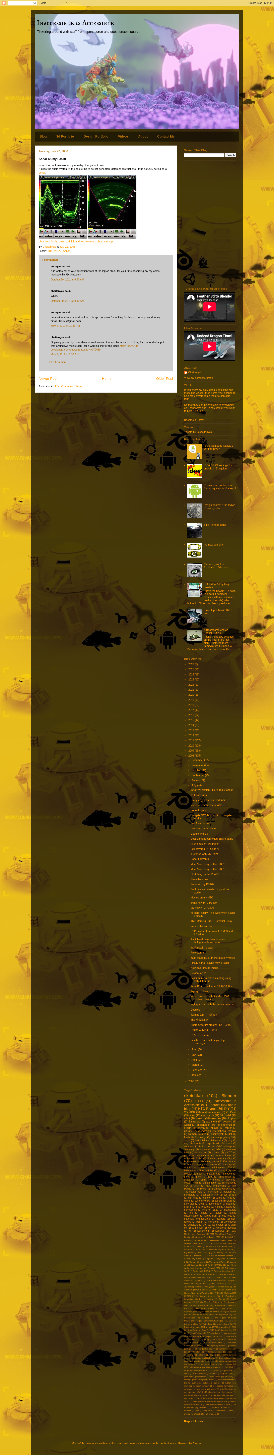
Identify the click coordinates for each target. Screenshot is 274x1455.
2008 (191, 755)
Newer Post (48, 379)
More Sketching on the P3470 (208, 864)
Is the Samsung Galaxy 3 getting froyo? (218, 447)
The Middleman (199, 1019)
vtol (209, 1227)
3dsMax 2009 (213, 1237)
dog (186, 1143)
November (198, 765)
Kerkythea (209, 1287)
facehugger (215, 1203)
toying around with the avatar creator (212, 1004)
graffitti (187, 1206)
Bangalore (194, 1121)
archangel (210, 1345)
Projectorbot (198, 952)
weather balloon (194, 1404)
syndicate (193, 1224)
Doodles (195, 1009)
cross (229, 1352)
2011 (191, 740)
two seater (217, 1224)
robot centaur (202, 1386)
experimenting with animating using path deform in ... (211, 980)
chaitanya (227, 1164)
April (195, 1059)
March (196, 1064)
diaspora (212, 1355)
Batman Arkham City (220, 1158)
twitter (228, 1127)
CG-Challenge (224, 1146)
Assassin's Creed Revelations (219, 1246)
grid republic (203, 1206)
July (194, 785)
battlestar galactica (227, 1345)
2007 (191, 1081)
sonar (42, 172)
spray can (202, 1395)
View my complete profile (198, 377)
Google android (199, 833)
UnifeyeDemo (223, 1324)
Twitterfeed (207, 1324)
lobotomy (229, 1377)
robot (187, 1118)
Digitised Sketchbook (223, 1271)
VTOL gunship (221, 1327)
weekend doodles (226, 1227)
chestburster (194, 1352)
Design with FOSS (201, 1271)
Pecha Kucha (206, 1299)
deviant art (201, 1152)
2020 (191, 694)
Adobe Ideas (223, 1155)
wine (197, 1411)
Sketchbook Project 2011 (207, 1308)
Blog (43, 136)
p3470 (228, 1152)
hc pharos (189, 1370)
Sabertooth (218, 1302)
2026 (191, 664)
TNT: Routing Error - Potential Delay (211, 920)
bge (189, 1349)
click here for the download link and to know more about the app (76, 241)
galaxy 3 (222, 1170)
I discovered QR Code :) (205, 848)
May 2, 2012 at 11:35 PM (65, 325)
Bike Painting (204, 1252)
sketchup (226, 1124)
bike (203, 1133)
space (228, 1143)
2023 (191, 679)
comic (219, 1197)
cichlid (187, 1167)
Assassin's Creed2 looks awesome (200, 1249)
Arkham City (200, 1240)
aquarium (211, 1121)
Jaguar (187, 1287)
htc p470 (215, 1370)
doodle (197, 1143)
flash (187, 1137)
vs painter (197, 1227)
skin (218, 1143)
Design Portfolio (96, 136)
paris (199, 1176)
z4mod (187, 1414)
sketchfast (189, 1179)
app (216, 1127)
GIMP (197, 1185)
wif (196, 1182)
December (198, 760)
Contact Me (166, 136)
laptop (218, 1212)
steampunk (203, 1155)
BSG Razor (227, 1249)
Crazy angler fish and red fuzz (208, 800)
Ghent (209, 1277)
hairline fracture (223, 1206)
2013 (191, 730)
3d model (225, 1115)
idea (204, 1373)
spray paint (216, 1395)
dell (230, 1133)
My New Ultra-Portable (198, 1293)
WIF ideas (197, 1333)
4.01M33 (229, 1237)
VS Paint (231, 1112)
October (197, 770)
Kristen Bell (223, 1287)
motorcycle (207, 1115)
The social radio (193, 1191)
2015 (191, 720)
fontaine (191, 1364)
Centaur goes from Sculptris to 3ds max (216, 566)
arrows (213, 1164)
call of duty (230, 1194)
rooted (230, 1386)
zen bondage (209, 1414)
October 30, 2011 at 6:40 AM (67, 279)
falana (212, 1358)
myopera (220, 1218)
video (233, 1401)
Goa (218, 1277)
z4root (197, 1414)
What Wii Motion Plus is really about (212, 789)
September (198, 775)
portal (187, 1155)
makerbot (212, 1173)
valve (229, 1179)
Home (107, 379)
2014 (191, 725)
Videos (123, 136)
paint (187, 1176)
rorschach (188, 1389)
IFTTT (199, 1101)
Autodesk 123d (193, 1158)
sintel (222, 1389)
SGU (206, 1302)
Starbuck (188, 1311)
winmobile (220, 1411)
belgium (227, 1191)
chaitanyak (217, 1133)
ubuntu (188, 1130)
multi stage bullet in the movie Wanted (213, 957)
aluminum (213, 1191)
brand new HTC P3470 (204, 902)
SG (197, 1302)
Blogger (197, 1443)
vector (187, 1182)
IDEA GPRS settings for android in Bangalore (218, 467)
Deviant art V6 (199, 973)
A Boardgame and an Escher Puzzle (216, 631)
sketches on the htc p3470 (206, 805)
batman (192, 1133)
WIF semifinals (213, 1333)
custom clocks (202, 1200)
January (197, 1074)
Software (201, 1188)
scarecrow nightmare (206, 1389)
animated (203, 1127)
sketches (215, 1118)
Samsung (189, 1149)
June (195, 1049)
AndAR (187, 1240)
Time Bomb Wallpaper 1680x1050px (211, 986)
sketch (200, 1118)
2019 (191, 699)
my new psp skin (213, 544)
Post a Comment (56, 362)
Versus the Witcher (202, 926)
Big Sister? (189, 1252)
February (197, 1069)
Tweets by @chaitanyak (198, 431)
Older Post (164, 379)
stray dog (188, 1398)
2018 (191, 704)
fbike (210, 1170)
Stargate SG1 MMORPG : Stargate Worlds (216, 1311)
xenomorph (190, 1146)
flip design (200, 1137)
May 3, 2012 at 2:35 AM (65, 354)
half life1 (229, 1367)
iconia (196, 1373)
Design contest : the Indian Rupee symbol (219, 506)
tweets (213, 1401)
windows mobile (210, 1112)
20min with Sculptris (193, 1237)
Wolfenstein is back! (202, 947)
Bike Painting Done (215, 524)
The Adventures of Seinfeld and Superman (207, 1314)
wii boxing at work (221, 1404)
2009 (191, 750)
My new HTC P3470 (202, 907)
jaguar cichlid (227, 1373)
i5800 (186, 1373)
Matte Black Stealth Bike (224, 1290)
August (196, 780)
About (143, 136)
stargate (229, 1395)
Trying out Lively (200, 991)
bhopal (198, 1349)
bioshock (218, 1140)
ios (191, 1212)
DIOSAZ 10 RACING (212, 1265)
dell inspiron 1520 (221, 1167)
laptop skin (210, 1215)
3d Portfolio (65, 136)
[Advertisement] (210, 223)
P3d (218, 1296)
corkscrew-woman (213, 1352)
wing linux (207, 1411)
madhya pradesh (192, 1380)
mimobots (227, 1173)
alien (192, 1115)
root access (218, 1386)
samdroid (213, 1221)
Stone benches (199, 879)
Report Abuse (193, 1421)
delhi (201, 1203)
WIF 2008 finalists (219, 1330)
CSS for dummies (201, 1035)
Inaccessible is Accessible (75, 22)
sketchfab (193, 1095)
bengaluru (189, 1194)
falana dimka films (194, 1170)
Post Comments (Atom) (68, 386)
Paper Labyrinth (200, 858)
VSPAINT (189, 1112)
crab (229, 1197)
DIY (227, 1108)
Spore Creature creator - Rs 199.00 (211, 1024)
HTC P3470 (54, 250)
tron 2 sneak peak (201, 823)
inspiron (213, 1373)
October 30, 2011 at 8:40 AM (67, 300)
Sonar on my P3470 (202, 884)
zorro (187, 1140)
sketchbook (230, 1221)
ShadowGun (203, 1305)
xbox (231, 1411)
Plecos (222, 1299)
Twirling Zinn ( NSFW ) (204, 1014)
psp (209, 1143)
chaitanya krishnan (227, 1349)
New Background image (204, 967)
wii (190, 1230)
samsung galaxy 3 (221, 1137)
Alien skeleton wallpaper (205, 843)
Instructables (202, 1140)
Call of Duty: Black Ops (195, 1259)
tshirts (194, 1401)
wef (207, 1404)
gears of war (199, 1367)
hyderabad (228, 1370)
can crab (193, 1197)
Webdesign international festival (217, 1130)
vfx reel (223, 1401)
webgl (187, 1124)
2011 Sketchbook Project (221, 1234)
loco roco (227, 1215)
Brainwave (190, 1161)
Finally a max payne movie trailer (210, 962)
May (194, 1054)
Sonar (66, 250)
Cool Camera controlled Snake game (212, 838)
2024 (191, 674)
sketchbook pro (206, 1124)
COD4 (217, 1252)
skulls (204, 1179)
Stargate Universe (222, 1188)
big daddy (210, 1349)
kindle (204, 1212)
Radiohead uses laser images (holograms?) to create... (208, 941)
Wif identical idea (213, 1342)
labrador (202, 1377)
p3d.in (199, 1221)
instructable (230, 1209)
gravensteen (215, 1367)
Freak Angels (198, 810)
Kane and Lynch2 (216, 1185)
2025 (191, 669)
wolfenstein (203, 1230)
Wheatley (205, 1339)
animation (205, 1149)
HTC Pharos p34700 (221, 1283)
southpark (188, 1395)
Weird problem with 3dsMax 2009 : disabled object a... (211, 998)
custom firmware (224, 1200)
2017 (191, 709)
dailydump (189, 1355)
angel (202, 1164)
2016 (191, 715)
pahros (217, 1383)
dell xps (201, 1355)
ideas (200, 1173)
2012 (191, 735)
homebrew (202, 1370)
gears (229, 1203)
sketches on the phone (204, 828)
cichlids (201, 1167)
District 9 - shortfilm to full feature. (199, 1274)
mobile (215, 1152)
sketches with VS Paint (204, 853)
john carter (189, 1377)
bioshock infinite (210, 1194)
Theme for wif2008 (211, 1321)
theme (216, 1179)
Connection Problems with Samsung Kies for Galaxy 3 (220, 487)
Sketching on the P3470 (204, 874)
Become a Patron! (194, 419)
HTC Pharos (207, 1108)
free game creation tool (210, 1364)
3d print (231, 1118)
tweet (203, 1401)
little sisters (215, 1377)
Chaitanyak (195, 372)
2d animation (210, 1182)
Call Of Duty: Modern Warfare (219, 1256)
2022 (191, 684)
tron (205, 1224)
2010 (191, 745)
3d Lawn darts (199, 795)
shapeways (225, 1176)
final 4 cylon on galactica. (224, 1361)
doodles (227, 1121)
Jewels (198, 1287)
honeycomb (190, 1209)
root (210, 1176)
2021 (191, 689)
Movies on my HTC (202, 897)
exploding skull (199, 1358)
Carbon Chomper (197, 1262)
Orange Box (205, 1296)
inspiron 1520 (210, 1209)
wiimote (202, 1408)
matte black (208, 1380)
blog (230, 1140)
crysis (187, 1200)
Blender (228, 1095)
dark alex (189, 1203)
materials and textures (197, 1218)
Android (214, 1105)
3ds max (206, 1146)
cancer (207, 1197)
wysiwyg (219, 1230)
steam (187, 1127)
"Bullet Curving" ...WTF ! (205, 1029)
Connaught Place (217, 1262)
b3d (218, 1149)
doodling (224, 1355)
